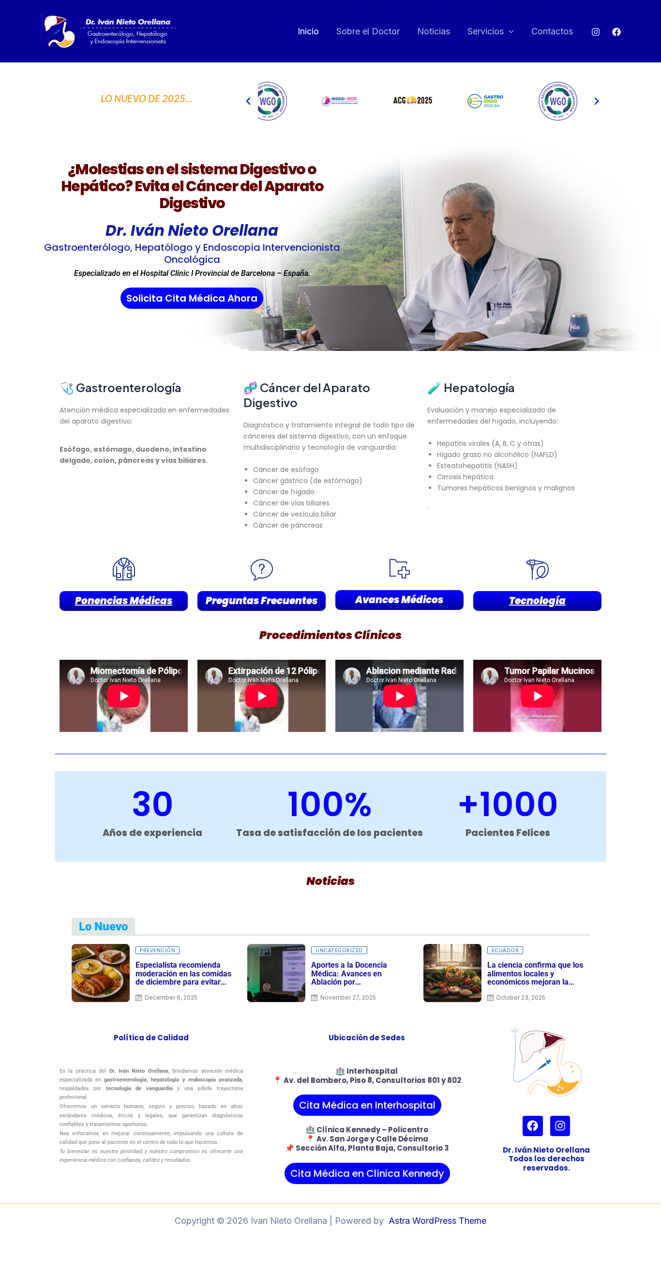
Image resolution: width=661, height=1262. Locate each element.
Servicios (485, 31)
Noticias (433, 31)
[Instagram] (595, 32)
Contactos (552, 31)
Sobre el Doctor (368, 31)
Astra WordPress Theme (437, 1221)
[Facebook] (616, 32)
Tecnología (537, 601)
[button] (509, 32)
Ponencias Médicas (124, 601)
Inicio (308, 31)
